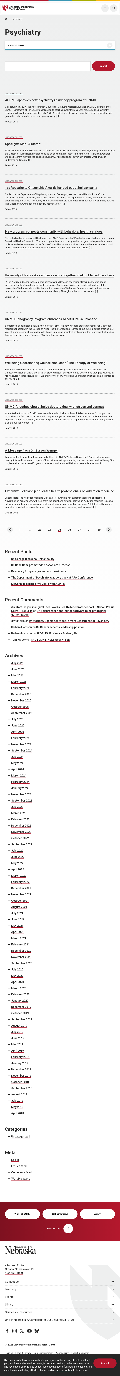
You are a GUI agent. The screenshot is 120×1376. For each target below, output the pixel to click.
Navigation (16, 45)
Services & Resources (18, 1312)
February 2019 (20, 1057)
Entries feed (19, 1166)
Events (9, 1296)
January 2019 (19, 1063)
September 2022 (21, 844)
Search (104, 66)
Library (9, 1304)
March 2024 (18, 775)
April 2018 (17, 1113)
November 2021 (21, 894)
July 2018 (17, 1100)
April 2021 (17, 932)
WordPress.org (20, 1178)
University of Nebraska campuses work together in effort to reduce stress (59, 275)
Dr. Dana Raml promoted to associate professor (41, 565)
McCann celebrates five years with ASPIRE (38, 583)
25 (59, 529)
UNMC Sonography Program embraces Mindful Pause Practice (51, 319)
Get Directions (60, 1214)
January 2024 (19, 788)
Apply (97, 1214)
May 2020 (17, 975)
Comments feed (21, 1172)
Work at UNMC (22, 1214)
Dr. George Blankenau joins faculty (32, 559)
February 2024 (20, 781)
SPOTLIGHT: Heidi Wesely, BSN (50, 639)
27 (79, 529)
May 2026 (17, 675)
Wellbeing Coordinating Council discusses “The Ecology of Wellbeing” (56, 363)
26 (69, 529)
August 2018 (19, 1094)
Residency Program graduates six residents (38, 571)
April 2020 (17, 982)
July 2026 (17, 663)
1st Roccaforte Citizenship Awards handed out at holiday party (51, 188)
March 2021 (18, 938)
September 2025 (21, 713)
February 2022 (20, 881)
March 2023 (18, 813)
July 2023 (17, 806)
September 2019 (21, 1019)
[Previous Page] (10, 530)
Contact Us (12, 1281)
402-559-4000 (14, 1272)
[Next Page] (109, 530)
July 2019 (17, 1031)
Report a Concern (80, 1353)
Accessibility (62, 1353)
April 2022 (17, 869)
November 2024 (21, 744)
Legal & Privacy (23, 1353)
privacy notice (64, 1370)
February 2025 (20, 738)
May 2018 (17, 1107)
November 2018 (21, 1075)
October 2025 (20, 706)
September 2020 (21, 963)
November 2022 (21, 831)
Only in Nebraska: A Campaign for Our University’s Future (40, 1319)
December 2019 (21, 1006)
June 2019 (17, 1038)
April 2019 (17, 1050)
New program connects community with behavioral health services (53, 231)
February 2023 (20, 819)
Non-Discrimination (43, 1353)
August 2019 (19, 1025)
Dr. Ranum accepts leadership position (60, 627)
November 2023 (21, 794)
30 (99, 529)
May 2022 (17, 863)
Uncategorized (14, 93)
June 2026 (17, 669)
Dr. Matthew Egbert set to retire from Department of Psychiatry (69, 620)
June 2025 (17, 725)
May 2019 (17, 1044)
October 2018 (20, 1082)
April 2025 (17, 731)
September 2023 (21, 800)
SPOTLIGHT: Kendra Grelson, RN (56, 633)
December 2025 (21, 694)
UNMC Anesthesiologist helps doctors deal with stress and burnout (54, 407)
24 (49, 529)
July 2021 (17, 913)
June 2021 (17, 919)
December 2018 (21, 1069)
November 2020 (21, 957)
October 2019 (20, 1013)
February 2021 (20, 944)
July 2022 (17, 850)
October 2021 (20, 900)
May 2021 (17, 925)
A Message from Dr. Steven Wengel (31, 450)
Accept (105, 1363)
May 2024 (17, 763)
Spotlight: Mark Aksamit (22, 144)
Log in (15, 1159)
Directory (10, 1289)
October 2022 (20, 838)
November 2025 (21, 700)
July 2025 (17, 719)
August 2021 (19, 907)
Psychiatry (17, 19)
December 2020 (21, 950)
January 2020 (19, 1000)
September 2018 (21, 1088)
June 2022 (17, 856)
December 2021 (21, 888)
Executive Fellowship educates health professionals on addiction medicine (59, 491)
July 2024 (17, 756)
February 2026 (20, 688)
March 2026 (18, 681)
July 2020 (17, 969)
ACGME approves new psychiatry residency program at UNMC (50, 100)
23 (39, 529)
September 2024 (21, 750)
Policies (9, 1353)
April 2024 (17, 769)
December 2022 (21, 825)
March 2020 (18, 988)
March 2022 (18, 875)
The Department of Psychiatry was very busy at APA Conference (52, 577)
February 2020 (20, 994)
